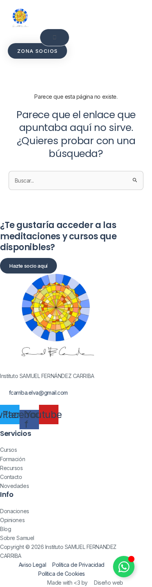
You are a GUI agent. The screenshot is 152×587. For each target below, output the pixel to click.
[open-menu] (54, 37)
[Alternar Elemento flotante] (123, 566)
